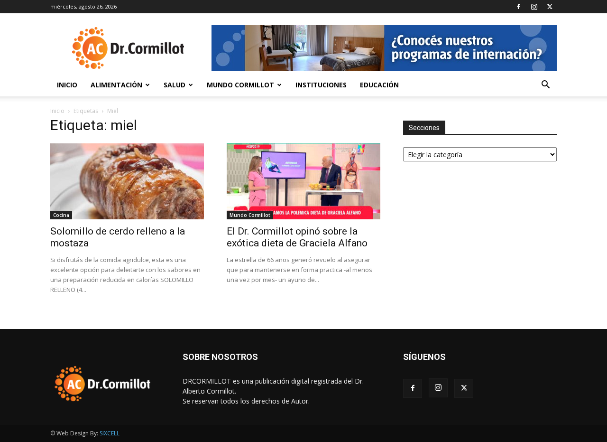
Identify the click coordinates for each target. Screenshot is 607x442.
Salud (174, 84)
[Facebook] (518, 6)
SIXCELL (110, 433)
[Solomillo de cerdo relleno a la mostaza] (127, 181)
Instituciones (321, 84)
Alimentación (116, 84)
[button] (545, 85)
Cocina (61, 215)
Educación (379, 84)
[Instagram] (534, 6)
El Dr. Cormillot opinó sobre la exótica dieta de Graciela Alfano (297, 237)
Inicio (67, 84)
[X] (550, 6)
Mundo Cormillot (240, 84)
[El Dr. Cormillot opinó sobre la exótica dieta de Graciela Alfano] (303, 181)
